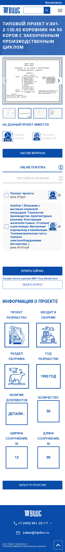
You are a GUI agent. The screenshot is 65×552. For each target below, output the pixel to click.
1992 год (48, 376)
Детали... (16, 414)
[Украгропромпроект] (17, 335)
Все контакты (53, 2)
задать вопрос (33, 284)
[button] (58, 80)
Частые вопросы (32, 153)
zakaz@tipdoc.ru (36, 532)
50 (48, 411)
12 (17, 457)
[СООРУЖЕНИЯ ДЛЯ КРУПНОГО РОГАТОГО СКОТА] (17, 376)
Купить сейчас (32, 271)
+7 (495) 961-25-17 (33, 523)
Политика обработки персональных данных (24, 546)
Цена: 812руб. (22, 195)
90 (48, 457)
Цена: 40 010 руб (31, 226)
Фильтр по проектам (32, 485)
